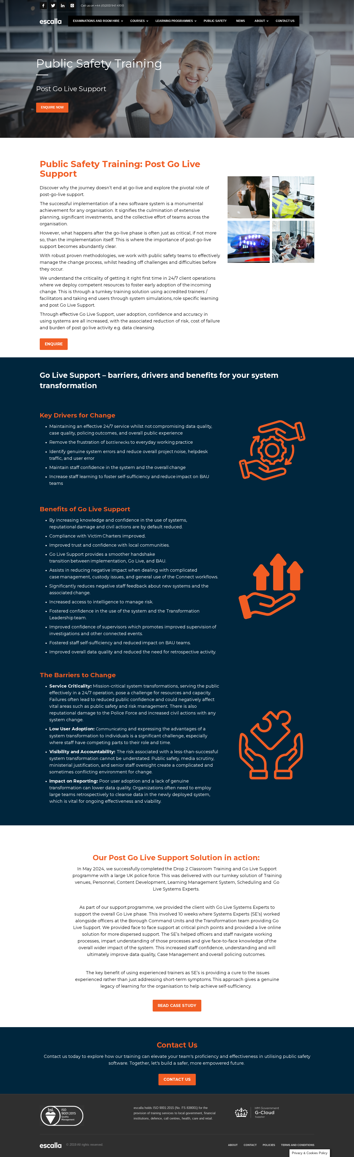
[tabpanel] (177, 69)
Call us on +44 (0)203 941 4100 (102, 5)
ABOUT (233, 1145)
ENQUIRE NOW (52, 107)
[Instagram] (72, 5)
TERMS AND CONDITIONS (297, 1145)
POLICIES (269, 1145)
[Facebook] (43, 5)
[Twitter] (53, 5)
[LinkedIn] (62, 5)
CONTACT (250, 1145)
